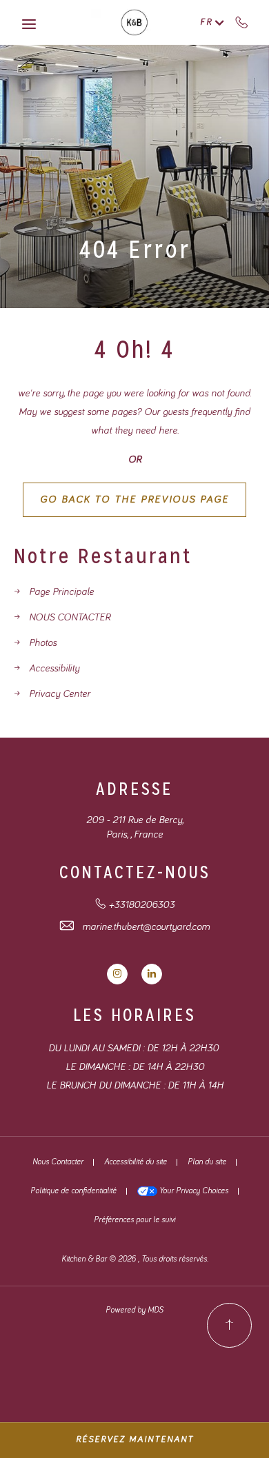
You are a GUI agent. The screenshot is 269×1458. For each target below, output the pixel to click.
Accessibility (54, 668)
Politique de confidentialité (73, 1191)
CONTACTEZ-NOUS (134, 872)
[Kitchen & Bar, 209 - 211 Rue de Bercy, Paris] (135, 23)
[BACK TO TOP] (229, 1325)
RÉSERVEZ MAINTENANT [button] (135, 1439)
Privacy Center (59, 694)
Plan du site (207, 1162)
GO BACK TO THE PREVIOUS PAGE (134, 499)
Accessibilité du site (135, 1162)
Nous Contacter (57, 1162)
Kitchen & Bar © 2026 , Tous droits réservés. (134, 1259)
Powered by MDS (134, 1310)
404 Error (134, 249)
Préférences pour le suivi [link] (134, 1220)
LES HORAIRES (134, 1015)
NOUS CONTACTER (69, 617)
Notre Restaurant (103, 557)
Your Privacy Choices (192, 1191)
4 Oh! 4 (134, 349)
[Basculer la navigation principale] (29, 24)
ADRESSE (134, 789)
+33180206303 (241, 22)
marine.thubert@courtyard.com (146, 927)
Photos (43, 643)
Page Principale (61, 592)
